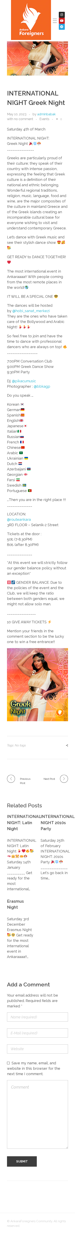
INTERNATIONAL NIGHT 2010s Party (54, 822)
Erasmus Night (15, 904)
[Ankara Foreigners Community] (31, 20)
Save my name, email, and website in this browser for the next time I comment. (33, 1068)
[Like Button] (57, 119)
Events (44, 119)
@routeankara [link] (19, 519)
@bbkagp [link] (42, 386)
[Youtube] (62, 21)
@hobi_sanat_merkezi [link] (31, 311)
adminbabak (46, 114)
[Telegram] (62, 27)
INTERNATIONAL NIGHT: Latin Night (21, 822)
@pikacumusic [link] (24, 381)
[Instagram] (62, 15)
